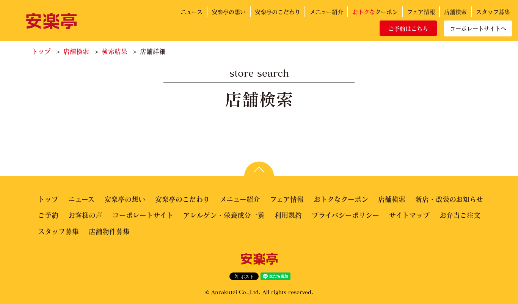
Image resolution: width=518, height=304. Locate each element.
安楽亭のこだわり (277, 11)
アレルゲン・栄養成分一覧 (224, 215)
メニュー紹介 (326, 11)
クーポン (375, 11)
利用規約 (288, 215)
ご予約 (48, 215)
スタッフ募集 (493, 11)
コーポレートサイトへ (478, 28)
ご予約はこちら (408, 28)
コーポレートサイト (142, 215)
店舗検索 (455, 11)
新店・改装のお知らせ (449, 199)
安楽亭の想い (229, 11)
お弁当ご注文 (460, 215)
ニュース (191, 11)
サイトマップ (409, 215)
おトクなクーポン (341, 199)
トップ (41, 51)
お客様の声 (85, 215)
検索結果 (114, 51)
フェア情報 (421, 11)
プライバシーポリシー (345, 215)
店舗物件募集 (109, 231)
